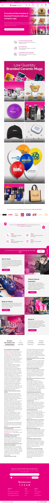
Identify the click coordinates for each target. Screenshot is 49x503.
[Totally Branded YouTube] (29, 485)
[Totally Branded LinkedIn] (27, 485)
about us (36, 373)
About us (26, 489)
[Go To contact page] (29, 5)
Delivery (35, 489)
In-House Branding (20, 342)
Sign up (35, 477)
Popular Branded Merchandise (41, 342)
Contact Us (6, 270)
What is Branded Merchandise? (13, 495)
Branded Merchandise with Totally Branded (9, 342)
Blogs (9, 489)
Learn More (32, 292)
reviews (9, 354)
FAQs (26, 495)
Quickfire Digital (43, 501)
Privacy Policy (36, 493)
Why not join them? (37, 209)
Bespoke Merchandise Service (13, 493)
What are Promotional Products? (30, 342)
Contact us (41, 251)
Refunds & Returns (37, 491)
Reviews (26, 493)
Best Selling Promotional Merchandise (14, 29)
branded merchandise (9, 353)
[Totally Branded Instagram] (22, 485)
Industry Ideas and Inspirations (13, 491)
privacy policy (29, 477)
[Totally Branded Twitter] (24, 485)
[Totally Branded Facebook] (19, 485)
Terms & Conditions (37, 495)
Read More (6, 310)
